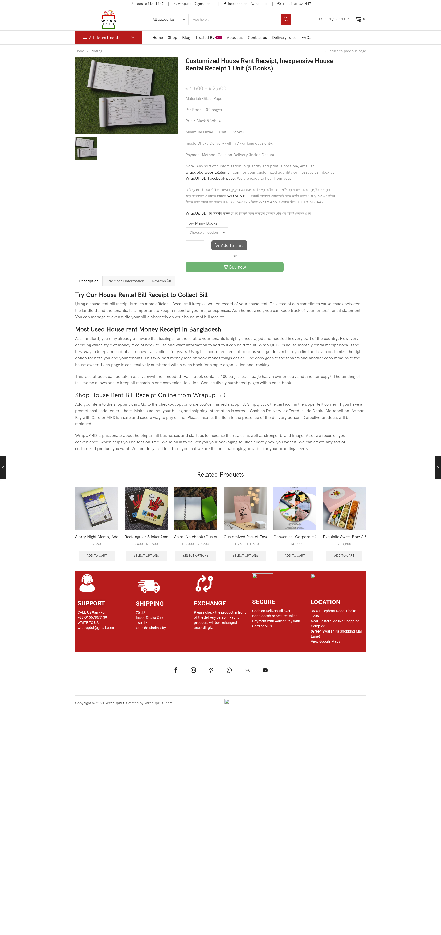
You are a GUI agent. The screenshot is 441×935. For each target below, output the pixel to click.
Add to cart (232, 245)
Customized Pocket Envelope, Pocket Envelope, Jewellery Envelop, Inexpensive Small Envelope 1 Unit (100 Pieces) (245, 536)
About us (235, 37)
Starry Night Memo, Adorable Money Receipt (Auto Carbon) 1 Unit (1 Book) (96, 536)
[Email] (247, 670)
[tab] (88, 281)
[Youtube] (265, 670)
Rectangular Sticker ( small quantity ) (146, 536)
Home (157, 37)
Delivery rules (284, 37)
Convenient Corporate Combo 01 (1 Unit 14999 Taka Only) (294, 536)
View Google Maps (325, 641)
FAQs (306, 37)
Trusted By (208, 37)
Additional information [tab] (125, 280)
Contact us (257, 37)
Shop (172, 37)
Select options (146, 555)
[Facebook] (175, 670)
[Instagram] (193, 670)
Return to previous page (346, 50)
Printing (95, 50)
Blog (186, 37)
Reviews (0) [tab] (161, 280)
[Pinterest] (211, 670)
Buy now (237, 267)
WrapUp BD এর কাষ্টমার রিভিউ (208, 213)
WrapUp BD (237, 195)
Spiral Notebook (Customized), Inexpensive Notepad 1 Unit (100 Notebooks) (195, 536)
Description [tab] (89, 280)
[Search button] (286, 19)
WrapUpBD (114, 703)
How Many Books (201, 223)
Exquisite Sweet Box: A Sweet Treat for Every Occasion (344, 536)
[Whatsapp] (229, 670)
